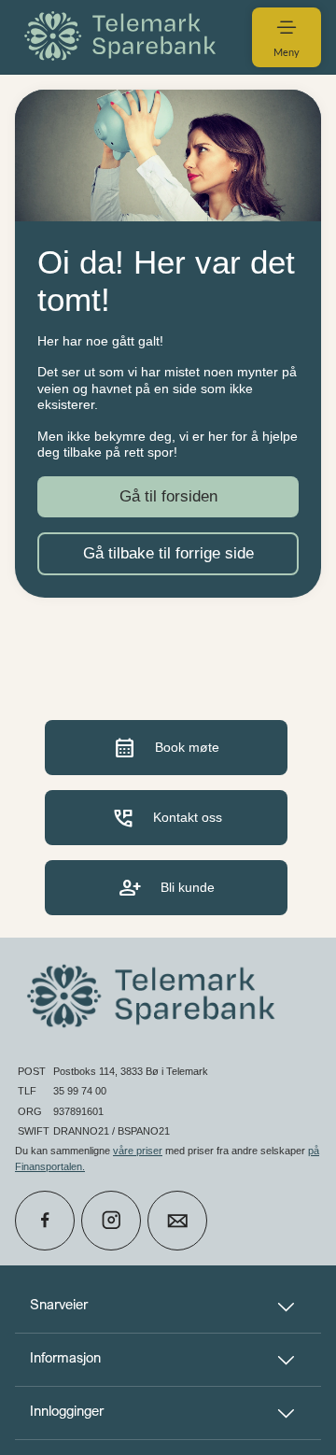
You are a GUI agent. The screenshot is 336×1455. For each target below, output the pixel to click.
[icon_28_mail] (177, 1220)
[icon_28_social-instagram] (111, 1220)
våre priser (137, 1150)
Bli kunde (167, 887)
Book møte (166, 747)
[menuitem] (123, 37)
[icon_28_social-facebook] (45, 1220)
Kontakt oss (166, 817)
